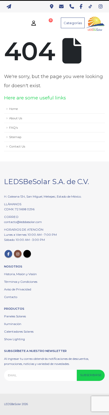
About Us (15, 118)
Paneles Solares (15, 316)
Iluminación (12, 324)
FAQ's (13, 127)
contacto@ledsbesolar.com (23, 222)
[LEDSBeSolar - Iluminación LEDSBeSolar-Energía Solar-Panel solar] (95, 23)
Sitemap (15, 137)
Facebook (8, 254)
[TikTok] (91, 7)
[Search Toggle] (8, 23)
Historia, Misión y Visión (20, 274)
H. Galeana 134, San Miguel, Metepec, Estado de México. (42, 196)
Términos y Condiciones (20, 282)
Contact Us (17, 146)
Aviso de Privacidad (17, 289)
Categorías (73, 23)
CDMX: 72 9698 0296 (19, 209)
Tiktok (27, 254)
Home (13, 109)
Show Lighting (14, 339)
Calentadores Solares (18, 331)
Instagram (18, 254)
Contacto (10, 297)
